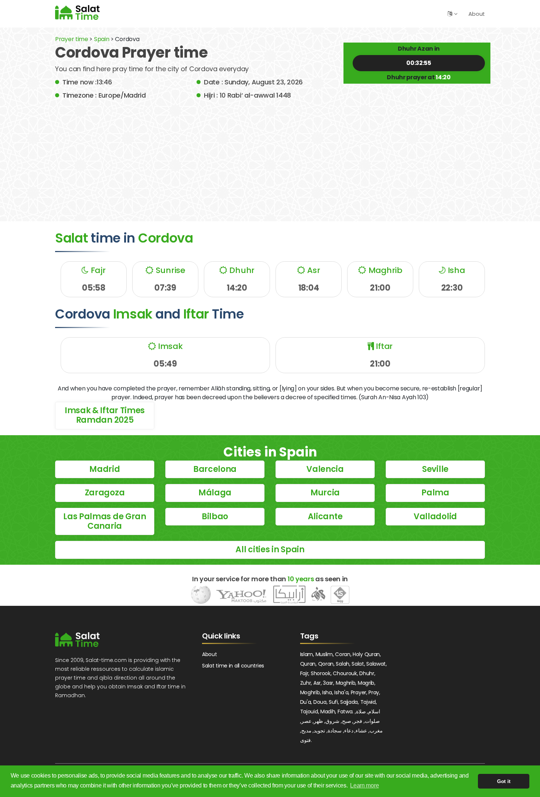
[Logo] (77, 640)
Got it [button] (503, 781)
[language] (449, 14)
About (476, 14)
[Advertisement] (270, 155)
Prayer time (71, 39)
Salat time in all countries (233, 665)
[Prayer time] (77, 12)
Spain (101, 39)
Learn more (364, 785)
